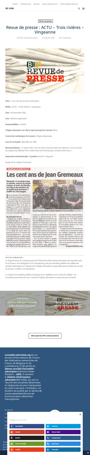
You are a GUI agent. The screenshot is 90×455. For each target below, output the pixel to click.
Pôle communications (28, 38)
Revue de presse (45, 21)
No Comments (65, 38)
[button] (83, 8)
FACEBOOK (9, 410)
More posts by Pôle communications (45, 336)
